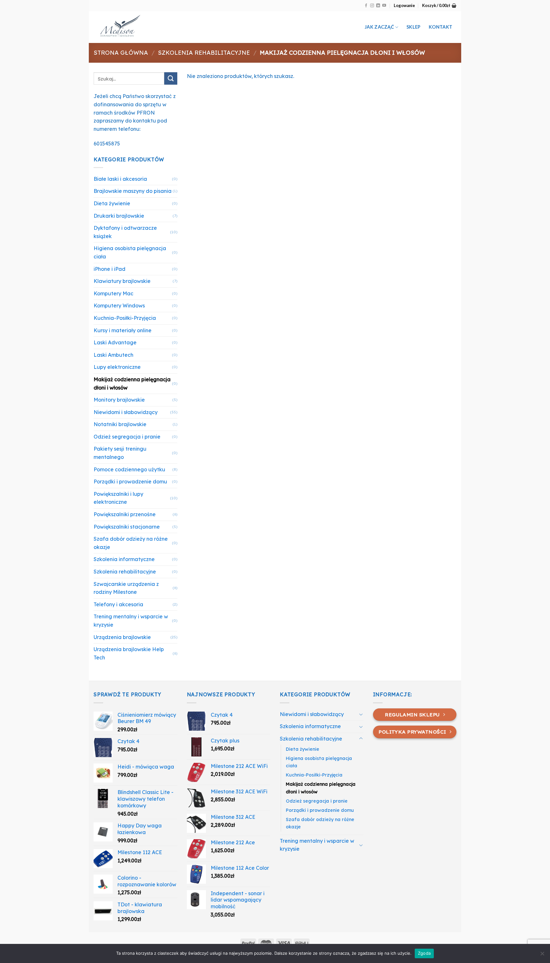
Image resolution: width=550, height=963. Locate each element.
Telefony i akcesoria (118, 604)
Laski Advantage (115, 342)
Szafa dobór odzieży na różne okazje (131, 543)
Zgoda (424, 953)
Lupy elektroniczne (117, 367)
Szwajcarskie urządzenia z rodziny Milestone (126, 588)
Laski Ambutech (113, 355)
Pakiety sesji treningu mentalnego (120, 453)
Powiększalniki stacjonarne (127, 527)
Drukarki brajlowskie (119, 216)
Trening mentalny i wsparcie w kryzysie (131, 620)
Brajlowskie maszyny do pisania (133, 191)
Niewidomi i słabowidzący (126, 412)
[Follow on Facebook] (366, 6)
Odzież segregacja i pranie (127, 436)
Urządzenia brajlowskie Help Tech (129, 653)
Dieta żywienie (112, 203)
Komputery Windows (119, 305)
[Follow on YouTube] (384, 6)
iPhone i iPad (109, 269)
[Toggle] (360, 714)
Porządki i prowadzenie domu (130, 481)
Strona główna (121, 52)
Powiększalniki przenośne (125, 514)
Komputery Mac (113, 293)
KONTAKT (440, 27)
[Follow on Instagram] (372, 6)
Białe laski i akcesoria (120, 179)
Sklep (413, 27)
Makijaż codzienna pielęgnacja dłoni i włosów (132, 383)
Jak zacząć (379, 27)
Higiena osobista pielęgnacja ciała (130, 252)
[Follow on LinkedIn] (378, 6)
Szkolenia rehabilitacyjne (204, 52)
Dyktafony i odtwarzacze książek (125, 232)
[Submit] (170, 78)
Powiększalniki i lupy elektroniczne (118, 498)
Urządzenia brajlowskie (122, 637)
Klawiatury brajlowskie (122, 281)
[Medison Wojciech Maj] (160, 27)
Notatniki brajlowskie (120, 424)
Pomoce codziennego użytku (129, 469)
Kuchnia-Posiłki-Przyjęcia (125, 318)
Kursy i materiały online (123, 330)
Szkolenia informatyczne (124, 559)
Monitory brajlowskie (119, 400)
